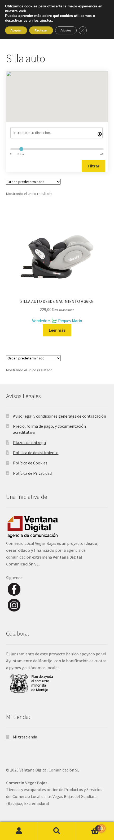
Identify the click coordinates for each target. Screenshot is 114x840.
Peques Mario (70, 320)
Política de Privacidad (32, 473)
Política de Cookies (30, 462)
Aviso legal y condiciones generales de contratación (59, 416)
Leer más (57, 330)
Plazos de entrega (29, 442)
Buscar (57, 831)
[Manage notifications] (101, 828)
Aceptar (16, 30)
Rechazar (41, 30)
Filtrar (93, 165)
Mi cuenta (19, 831)
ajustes (46, 20)
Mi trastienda (25, 736)
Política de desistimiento (36, 452)
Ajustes (65, 30)
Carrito (87, 826)
